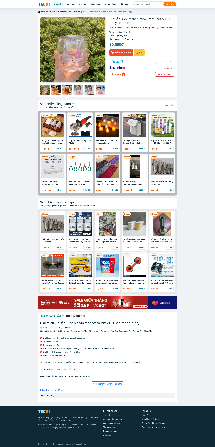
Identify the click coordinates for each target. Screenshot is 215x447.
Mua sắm (83, 4)
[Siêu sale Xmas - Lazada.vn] (107, 302)
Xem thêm (169, 105)
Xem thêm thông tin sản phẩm (107, 383)
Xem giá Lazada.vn (164, 68)
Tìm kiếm (169, 4)
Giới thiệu (124, 4)
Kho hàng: (113, 35)
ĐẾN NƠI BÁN (122, 52)
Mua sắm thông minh (112, 419)
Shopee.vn (129, 39)
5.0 (141, 52)
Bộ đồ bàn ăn (74, 12)
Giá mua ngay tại (116, 39)
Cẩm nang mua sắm (111, 423)
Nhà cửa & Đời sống (58, 12)
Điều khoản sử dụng (150, 419)
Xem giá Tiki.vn (164, 61)
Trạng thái (113, 32)
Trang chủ (58, 4)
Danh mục (71, 4)
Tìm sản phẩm (110, 4)
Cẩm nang (95, 4)
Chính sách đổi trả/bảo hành (154, 423)
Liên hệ (145, 415)
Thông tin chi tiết (73, 316)
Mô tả (51, 316)
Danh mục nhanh (110, 431)
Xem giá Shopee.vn (165, 74)
